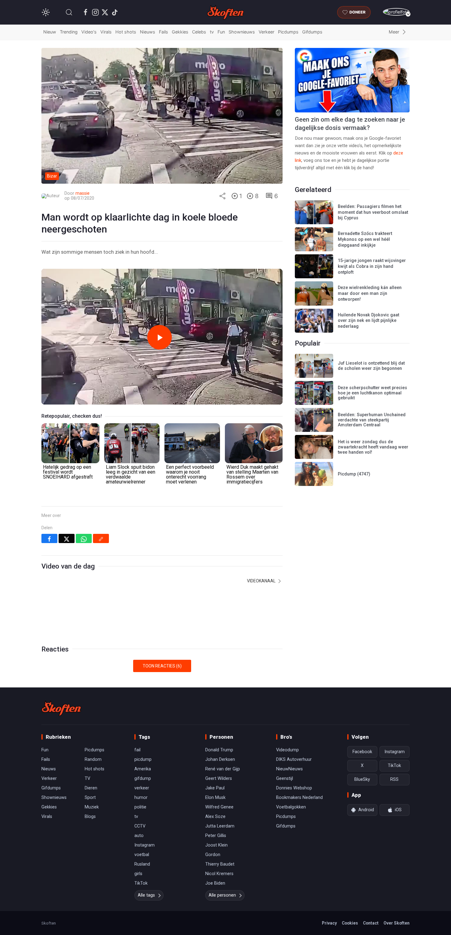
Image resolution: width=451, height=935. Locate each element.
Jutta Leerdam (219, 826)
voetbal (141, 854)
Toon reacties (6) (162, 665)
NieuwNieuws (289, 769)
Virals (106, 31)
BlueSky (362, 779)
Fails (163, 31)
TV (87, 778)
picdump (143, 759)
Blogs (90, 816)
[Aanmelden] (396, 12)
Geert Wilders (218, 778)
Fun (221, 31)
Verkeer (266, 31)
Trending (69, 31)
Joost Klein (216, 845)
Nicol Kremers (219, 873)
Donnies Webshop (294, 788)
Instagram (144, 845)
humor (141, 797)
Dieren (91, 788)
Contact (371, 923)
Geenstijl (284, 778)
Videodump (287, 750)
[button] (69, 12)
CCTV (139, 826)
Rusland (142, 864)
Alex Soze (215, 816)
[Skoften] (61, 708)
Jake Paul (215, 788)
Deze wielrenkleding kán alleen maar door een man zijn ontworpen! (370, 293)
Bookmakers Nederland (299, 797)
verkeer (141, 788)
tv (212, 31)
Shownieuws (242, 31)
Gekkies (180, 31)
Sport (90, 797)
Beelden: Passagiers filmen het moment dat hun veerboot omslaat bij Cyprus (373, 212)
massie (82, 193)
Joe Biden (215, 883)
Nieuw (49, 31)
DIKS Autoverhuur (294, 759)
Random (93, 759)
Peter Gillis (215, 835)
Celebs (199, 31)
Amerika (142, 769)
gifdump (142, 778)
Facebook (362, 751)
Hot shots (125, 31)
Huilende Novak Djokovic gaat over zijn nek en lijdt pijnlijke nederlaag (368, 320)
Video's (89, 31)
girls (138, 873)
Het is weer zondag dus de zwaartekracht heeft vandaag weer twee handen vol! (373, 447)
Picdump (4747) (354, 474)
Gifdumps (312, 31)
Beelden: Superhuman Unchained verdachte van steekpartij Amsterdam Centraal (372, 420)
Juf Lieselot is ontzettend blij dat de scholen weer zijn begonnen (371, 366)
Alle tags (146, 895)
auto (139, 835)
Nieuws (147, 31)
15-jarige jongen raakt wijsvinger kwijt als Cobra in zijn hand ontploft (372, 266)
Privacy (329, 923)
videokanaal (261, 580)
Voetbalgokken (291, 807)
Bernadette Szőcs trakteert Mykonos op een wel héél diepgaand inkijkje (365, 239)
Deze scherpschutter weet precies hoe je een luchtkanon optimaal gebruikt (372, 393)
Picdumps (288, 31)
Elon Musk (215, 797)
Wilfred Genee (219, 807)
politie (140, 807)
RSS (394, 779)
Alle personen (222, 895)
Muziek (92, 807)
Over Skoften (397, 923)
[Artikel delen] (222, 196)
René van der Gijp (222, 769)
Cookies (350, 923)
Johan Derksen (220, 759)
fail (137, 750)
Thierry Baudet (219, 864)
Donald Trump (219, 750)
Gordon (212, 854)
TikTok (141, 883)
